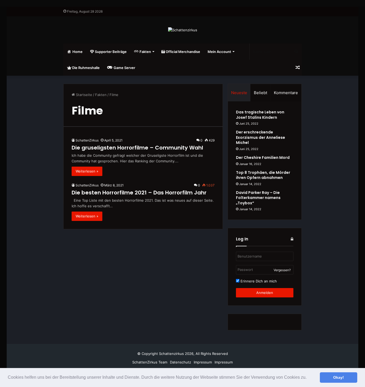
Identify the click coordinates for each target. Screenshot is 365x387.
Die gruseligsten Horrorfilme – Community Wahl (137, 147)
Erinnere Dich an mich (258, 281)
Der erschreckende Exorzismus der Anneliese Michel (260, 137)
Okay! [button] (338, 377)
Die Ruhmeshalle (85, 68)
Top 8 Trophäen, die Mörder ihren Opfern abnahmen (263, 175)
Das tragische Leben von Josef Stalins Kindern (260, 114)
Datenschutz (180, 362)
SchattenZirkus (87, 140)
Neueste (239, 92)
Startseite (83, 95)
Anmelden (264, 292)
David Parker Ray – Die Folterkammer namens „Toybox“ (258, 198)
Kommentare (286, 92)
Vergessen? (282, 270)
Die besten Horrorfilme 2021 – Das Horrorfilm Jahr (139, 192)
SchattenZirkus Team (149, 362)
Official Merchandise (182, 51)
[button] (308, 378)
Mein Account (219, 51)
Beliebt (260, 92)
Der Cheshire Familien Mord (263, 157)
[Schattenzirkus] (182, 30)
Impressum (203, 362)
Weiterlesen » (87, 171)
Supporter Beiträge (110, 51)
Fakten (101, 95)
